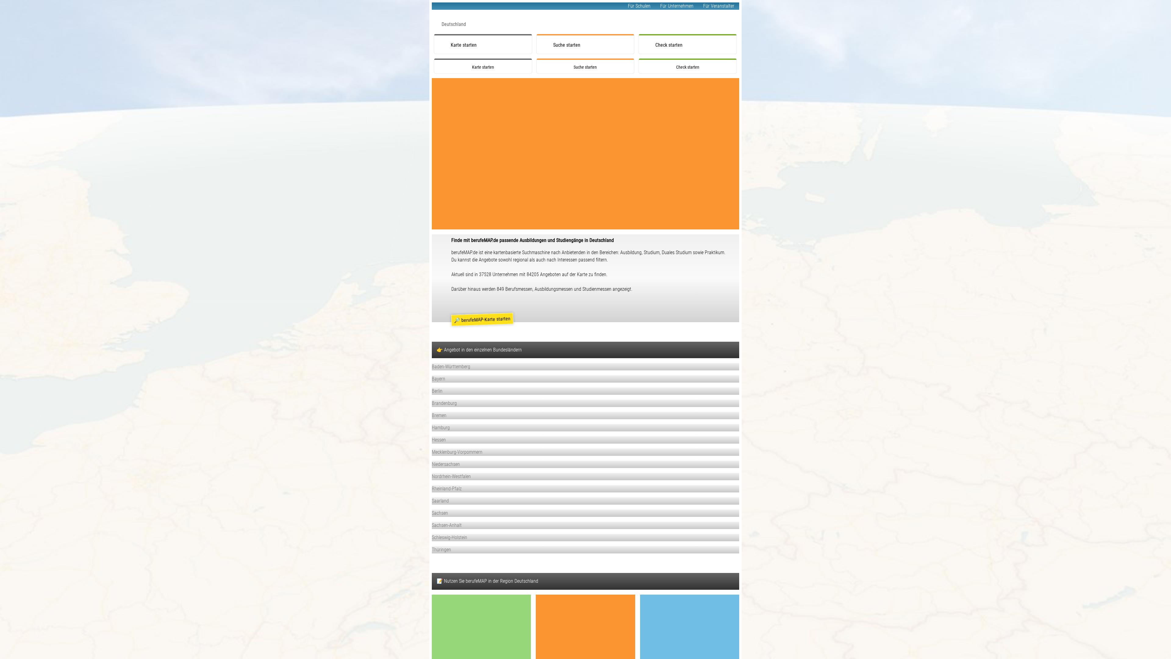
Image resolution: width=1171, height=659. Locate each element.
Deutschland (454, 24)
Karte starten (464, 45)
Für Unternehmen (676, 6)
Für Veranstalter (718, 6)
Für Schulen (639, 6)
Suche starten (566, 45)
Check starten (668, 45)
